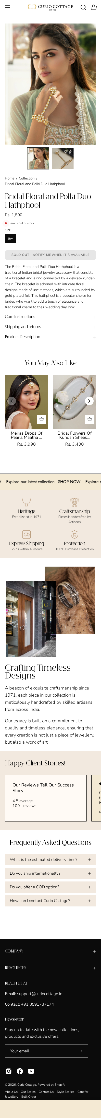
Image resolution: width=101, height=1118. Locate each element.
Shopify (60, 1084)
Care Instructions (20, 317)
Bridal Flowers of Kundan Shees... (75, 435)
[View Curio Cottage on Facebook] (20, 1071)
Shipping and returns (23, 327)
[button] (82, 7)
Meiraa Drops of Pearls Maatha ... (26, 435)
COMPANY (14, 951)
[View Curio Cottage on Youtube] (31, 1071)
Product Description (22, 337)
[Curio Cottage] (50, 7)
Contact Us (46, 1092)
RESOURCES (15, 968)
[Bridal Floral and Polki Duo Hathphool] (38, 158)
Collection (27, 178)
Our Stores (28, 1092)
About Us (11, 1092)
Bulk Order (28, 1096)
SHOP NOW (81, 482)
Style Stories (65, 1092)
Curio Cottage (26, 1084)
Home (9, 178)
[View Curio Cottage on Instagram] (8, 1071)
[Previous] (11, 401)
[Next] (89, 401)
